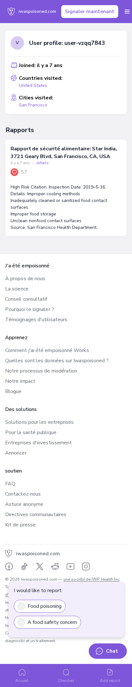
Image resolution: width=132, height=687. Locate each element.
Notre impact (20, 381)
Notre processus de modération (41, 370)
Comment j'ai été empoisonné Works (47, 350)
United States (33, 85)
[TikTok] (24, 566)
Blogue (13, 391)
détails (42, 162)
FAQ (10, 483)
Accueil (22, 680)
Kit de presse (20, 524)
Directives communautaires (35, 514)
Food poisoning (45, 606)
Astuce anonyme (24, 504)
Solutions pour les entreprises (39, 422)
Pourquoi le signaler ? (29, 309)
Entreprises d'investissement (38, 442)
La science (17, 288)
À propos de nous (25, 278)
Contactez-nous (23, 494)
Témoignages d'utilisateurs (36, 319)
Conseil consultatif (26, 299)
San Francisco (33, 105)
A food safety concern (52, 622)
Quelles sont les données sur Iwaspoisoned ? (57, 360)
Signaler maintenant (89, 11)
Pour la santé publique (30, 432)
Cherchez (66, 680)
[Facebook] (9, 566)
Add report (110, 680)
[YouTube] (70, 566)
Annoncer (16, 453)
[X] (40, 566)
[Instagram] (86, 566)
